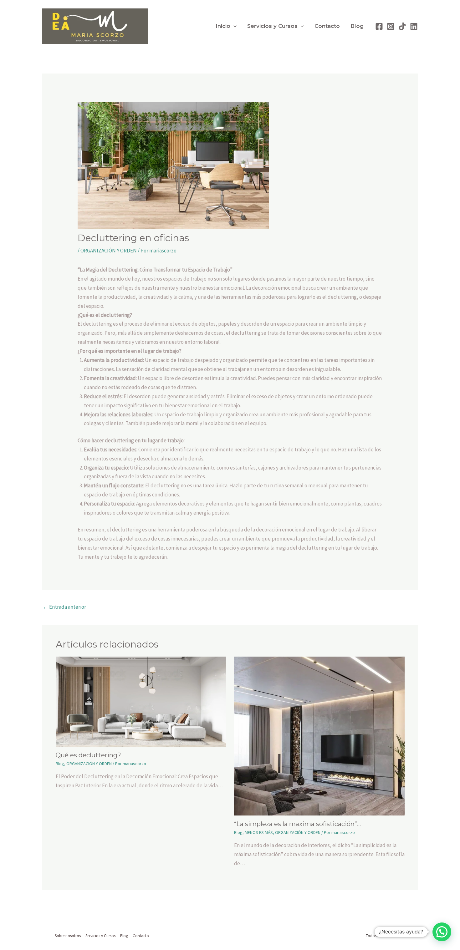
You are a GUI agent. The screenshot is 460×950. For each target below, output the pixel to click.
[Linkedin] (414, 26)
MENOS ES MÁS (259, 832)
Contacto (327, 26)
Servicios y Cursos (272, 26)
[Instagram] (391, 26)
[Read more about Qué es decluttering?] (141, 701)
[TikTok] (402, 26)
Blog (357, 26)
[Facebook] (379, 26)
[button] (233, 26)
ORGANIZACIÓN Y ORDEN (108, 250)
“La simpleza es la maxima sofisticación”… (297, 824)
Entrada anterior (64, 606)
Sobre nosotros (68, 935)
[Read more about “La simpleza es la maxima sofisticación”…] (319, 735)
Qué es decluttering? (88, 755)
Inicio (223, 26)
